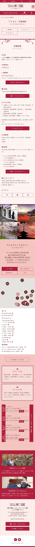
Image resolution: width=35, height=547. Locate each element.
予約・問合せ (24, 13)
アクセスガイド (9, 33)
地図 (31, 13)
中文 (22, 1)
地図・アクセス (18, 528)
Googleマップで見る (17, 359)
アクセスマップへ (17, 128)
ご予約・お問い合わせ (18, 524)
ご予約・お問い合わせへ (17, 82)
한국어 (30, 1)
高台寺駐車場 (7, 164)
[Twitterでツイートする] (19, 539)
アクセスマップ (25, 29)
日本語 (4, 1)
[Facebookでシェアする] (15, 539)
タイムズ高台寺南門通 (10, 156)
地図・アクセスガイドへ (17, 96)
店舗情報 (9, 29)
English (13, 1)
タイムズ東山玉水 (9, 160)
